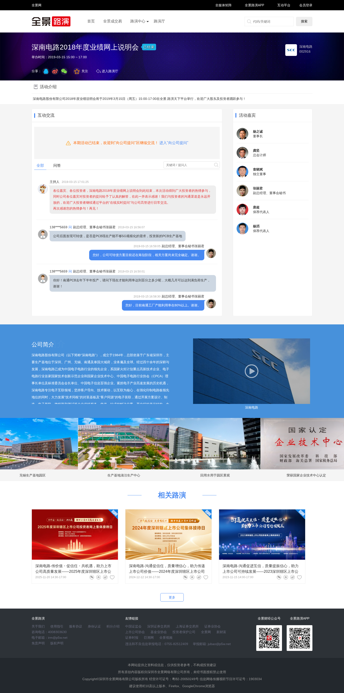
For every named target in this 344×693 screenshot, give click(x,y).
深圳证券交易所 (158, 626)
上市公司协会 (135, 632)
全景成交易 (112, 21)
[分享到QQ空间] (45, 71)
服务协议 (75, 626)
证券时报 (131, 637)
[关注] (112, 577)
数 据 (36, 15)
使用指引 (56, 626)
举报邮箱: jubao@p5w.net (212, 644)
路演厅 (159, 21)
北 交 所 (36, 13)
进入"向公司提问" (173, 143)
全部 (40, 165)
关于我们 (38, 626)
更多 (172, 597)
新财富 (221, 632)
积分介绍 (113, 626)
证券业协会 (212, 626)
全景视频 (165, 637)
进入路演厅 (110, 71)
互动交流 (46, 115)
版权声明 (56, 643)
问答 (57, 165)
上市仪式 (137, 34)
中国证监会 (133, 626)
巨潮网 (149, 637)
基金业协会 (158, 632)
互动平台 (283, 5)
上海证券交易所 (187, 626)
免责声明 (38, 643)
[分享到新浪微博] (55, 71)
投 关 (36, 11)
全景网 (206, 632)
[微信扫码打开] (64, 71)
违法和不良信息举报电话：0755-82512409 (156, 644)
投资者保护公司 (183, 632)
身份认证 (94, 626)
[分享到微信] (91, 577)
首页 (91, 21)
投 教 (36, 17)
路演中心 (137, 21)
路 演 (36, 9)
